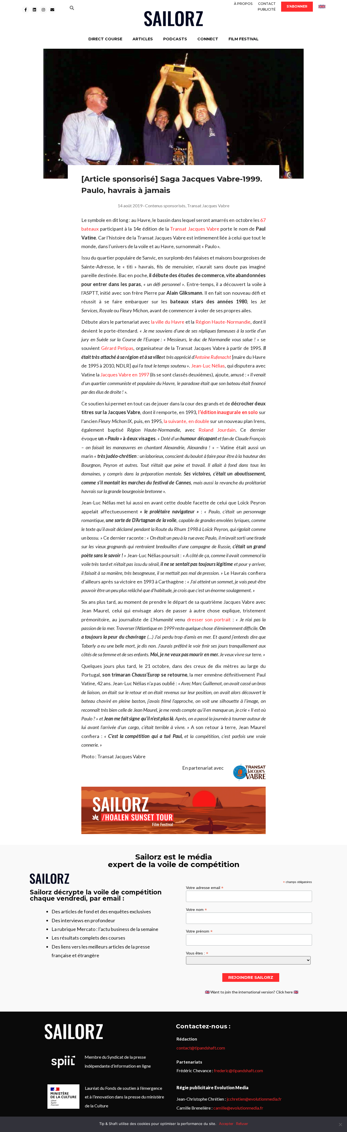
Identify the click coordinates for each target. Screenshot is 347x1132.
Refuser (242, 1123)
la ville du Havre (168, 322)
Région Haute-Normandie (223, 322)
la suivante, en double (186, 421)
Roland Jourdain (217, 430)
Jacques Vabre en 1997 (124, 375)
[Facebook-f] (25, 10)
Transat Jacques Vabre (208, 205)
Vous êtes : (197, 953)
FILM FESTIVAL (244, 39)
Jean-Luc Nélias (208, 366)
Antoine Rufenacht (213, 357)
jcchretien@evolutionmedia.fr (254, 1098)
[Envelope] (52, 10)
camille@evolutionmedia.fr (238, 1107)
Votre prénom (199, 931)
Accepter (226, 1123)
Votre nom (196, 909)
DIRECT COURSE (105, 39)
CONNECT (207, 39)
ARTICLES (143, 39)
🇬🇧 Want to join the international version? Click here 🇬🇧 (251, 992)
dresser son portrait (209, 619)
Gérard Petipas (117, 348)
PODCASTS (175, 39)
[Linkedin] (34, 10)
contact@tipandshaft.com (200, 1047)
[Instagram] (43, 10)
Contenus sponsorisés (165, 205)
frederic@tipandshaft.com (238, 1070)
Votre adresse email (204, 887)
